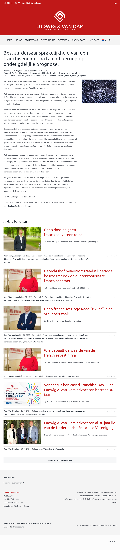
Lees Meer (111, 255)
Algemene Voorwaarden (14, 523)
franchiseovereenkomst (54, 75)
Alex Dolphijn (13, 411)
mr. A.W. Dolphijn (15, 70)
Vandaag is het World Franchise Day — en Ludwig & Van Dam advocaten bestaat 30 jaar (79, 389)
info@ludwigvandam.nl (31, 3)
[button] (110, 40)
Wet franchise (66, 300)
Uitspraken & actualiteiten (69, 73)
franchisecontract (81, 338)
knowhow (28, 341)
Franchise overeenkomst (14, 482)
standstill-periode (77, 259)
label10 (68, 75)
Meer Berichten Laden (60, 460)
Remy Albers (13, 255)
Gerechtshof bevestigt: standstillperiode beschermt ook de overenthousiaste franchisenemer (78, 276)
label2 (74, 75)
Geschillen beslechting (47, 73)
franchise (13, 75)
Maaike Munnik (14, 297)
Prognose (82, 75)
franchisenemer (37, 75)
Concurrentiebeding (40, 259)
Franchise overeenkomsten (26, 73)
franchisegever (23, 75)
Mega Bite (113, 541)
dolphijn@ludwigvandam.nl (19, 206)
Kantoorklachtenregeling (14, 526)
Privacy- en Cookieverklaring (37, 523)
